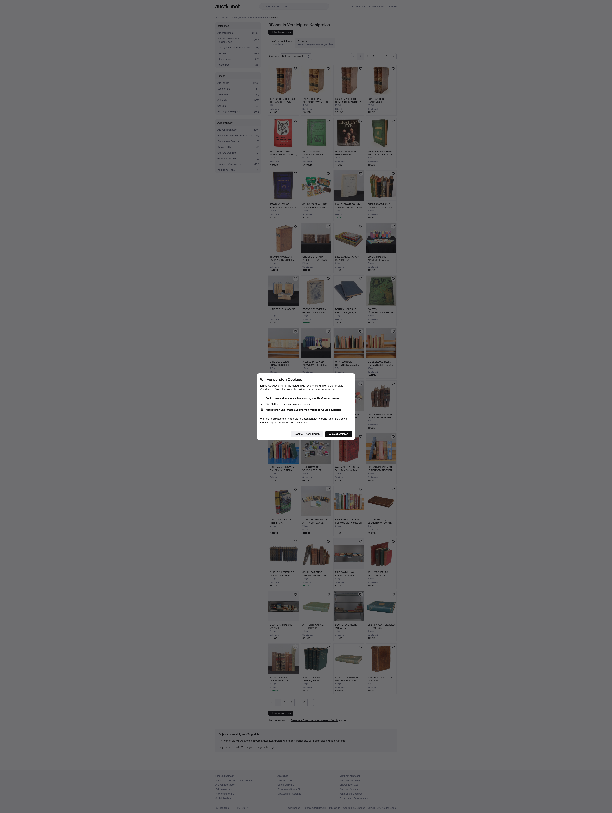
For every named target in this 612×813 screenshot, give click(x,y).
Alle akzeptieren (338, 434)
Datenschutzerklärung (314, 418)
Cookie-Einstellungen (307, 434)
